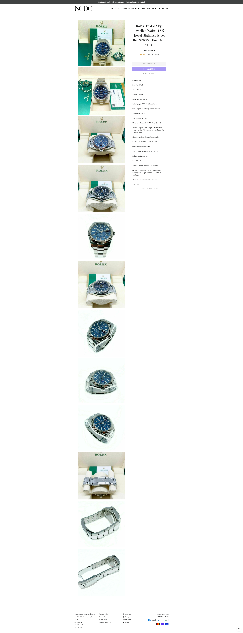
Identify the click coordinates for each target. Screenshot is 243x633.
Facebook (128, 614)
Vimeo (127, 622)
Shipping (142, 54)
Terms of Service (104, 617)
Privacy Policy (103, 620)
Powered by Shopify (162, 616)
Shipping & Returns (105, 622)
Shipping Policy (103, 614)
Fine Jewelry (148, 9)
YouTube (128, 620)
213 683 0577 (78, 622)
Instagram (128, 617)
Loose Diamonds (129, 9)
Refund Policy (79, 627)
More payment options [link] (149, 73)
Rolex (114, 9)
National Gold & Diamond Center (85, 614)
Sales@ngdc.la (79, 625)
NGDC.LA (165, 614)
